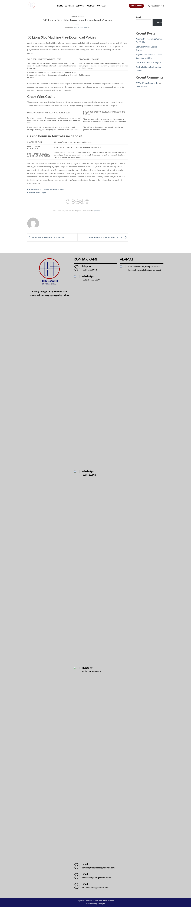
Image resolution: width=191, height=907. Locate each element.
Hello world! (141, 86)
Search (138, 17)
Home (60, 6)
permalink (97, 211)
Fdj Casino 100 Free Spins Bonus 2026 (106, 237)
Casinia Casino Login (36, 192)
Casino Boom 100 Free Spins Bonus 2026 (45, 189)
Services (80, 6)
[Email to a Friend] (77, 201)
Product (91, 6)
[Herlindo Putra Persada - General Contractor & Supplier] (31, 5)
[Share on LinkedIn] (87, 201)
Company (69, 6)
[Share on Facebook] (68, 201)
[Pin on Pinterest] (82, 201)
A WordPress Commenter (147, 83)
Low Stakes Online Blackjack (148, 62)
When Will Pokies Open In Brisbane (47, 237)
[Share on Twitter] (73, 201)
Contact (101, 6)
